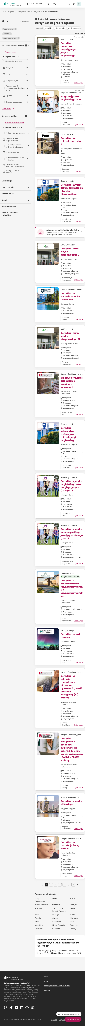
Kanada (73, 898)
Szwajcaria (39, 929)
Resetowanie (24, 21)
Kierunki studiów (35, 4)
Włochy (73, 929)
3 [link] (55, 885)
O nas (46, 981)
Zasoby (53, 4)
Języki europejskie (74, 28)
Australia (38, 908)
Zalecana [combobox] (79, 33)
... (68, 885)
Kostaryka (56, 921)
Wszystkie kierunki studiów (14, 122)
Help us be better (73, 1019)
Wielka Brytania (41, 905)
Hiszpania (74, 918)
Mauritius (39, 925)
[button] (9, 29)
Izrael (37, 921)
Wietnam (56, 929)
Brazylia (73, 905)
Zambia (73, 914)
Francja (38, 918)
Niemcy (55, 898)
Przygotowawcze (11, 52)
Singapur (56, 905)
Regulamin (54, 1020)
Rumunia (73, 925)
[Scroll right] (83, 28)
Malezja (55, 914)
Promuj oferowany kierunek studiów (57, 986)
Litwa (72, 921)
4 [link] (59, 885)
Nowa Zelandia (58, 925)
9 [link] (73, 885)
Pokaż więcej (6, 108)
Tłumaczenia (60, 28)
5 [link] (64, 885)
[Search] (69, 4)
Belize (72, 908)
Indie (37, 914)
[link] (51, 12)
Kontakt (47, 990)
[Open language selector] (74, 4)
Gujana (55, 918)
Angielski (48, 28)
